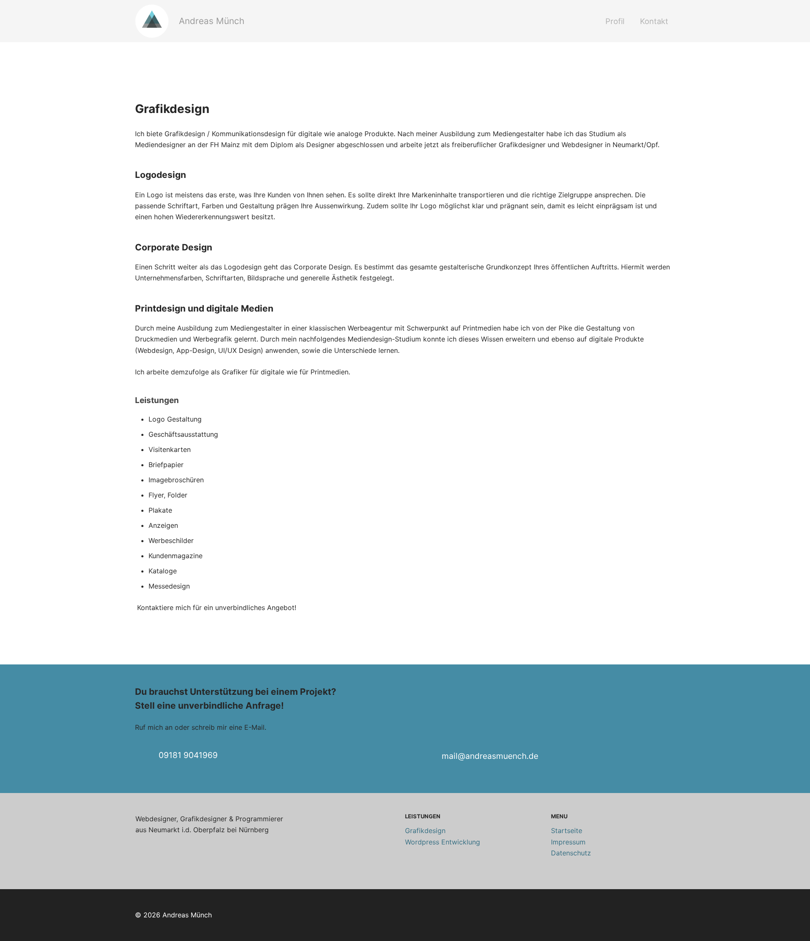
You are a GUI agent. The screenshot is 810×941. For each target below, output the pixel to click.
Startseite (566, 830)
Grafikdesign (425, 830)
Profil (614, 21)
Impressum (568, 842)
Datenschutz (571, 853)
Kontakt (654, 21)
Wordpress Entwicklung (442, 842)
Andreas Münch (211, 21)
